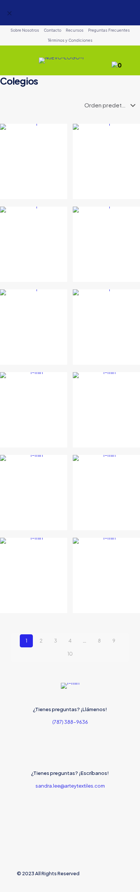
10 (70, 654)
